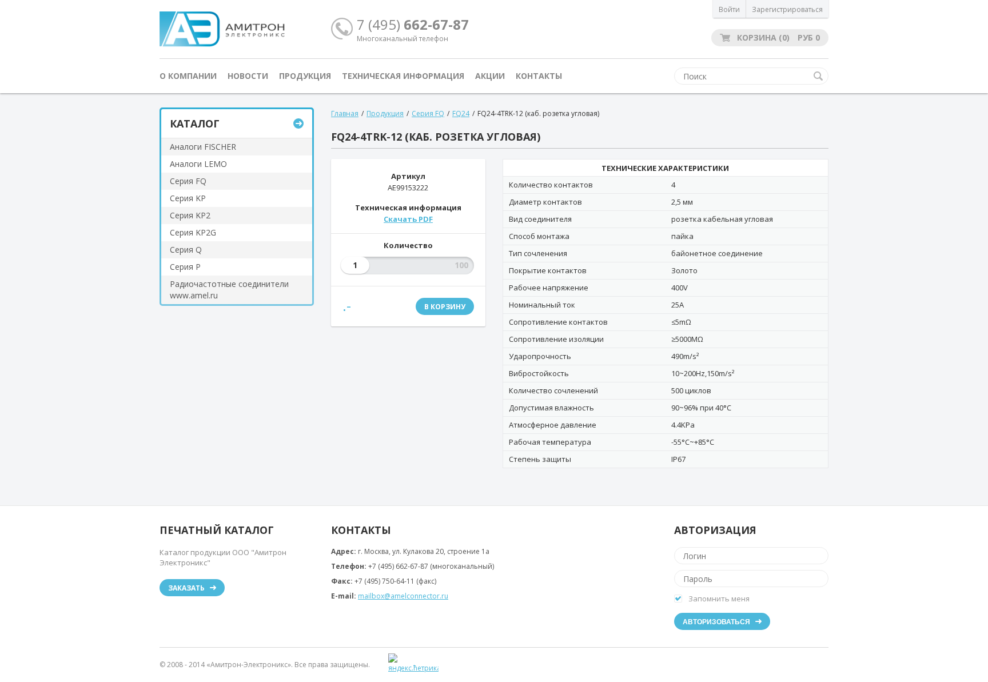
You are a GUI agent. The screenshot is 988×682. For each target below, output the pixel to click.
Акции (490, 75)
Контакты (539, 75)
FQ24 (460, 113)
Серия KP (188, 198)
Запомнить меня (719, 598)
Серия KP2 (190, 215)
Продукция (305, 75)
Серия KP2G (193, 232)
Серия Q (186, 249)
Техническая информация (403, 75)
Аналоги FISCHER (203, 146)
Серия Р (185, 266)
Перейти (298, 123)
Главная (344, 113)
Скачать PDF (408, 219)
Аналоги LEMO (198, 163)
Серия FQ (188, 181)
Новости (248, 75)
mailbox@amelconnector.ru (403, 596)
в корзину (444, 307)
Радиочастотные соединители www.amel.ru (229, 289)
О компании (188, 75)
